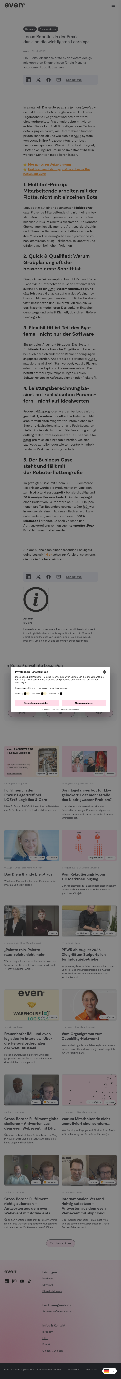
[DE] (109, 1371)
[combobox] (109, 1371)
